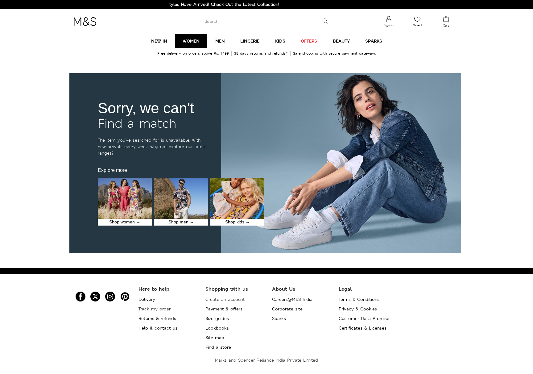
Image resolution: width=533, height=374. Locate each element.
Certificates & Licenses (362, 328)
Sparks (279, 318)
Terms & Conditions (359, 299)
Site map (214, 337)
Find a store (218, 347)
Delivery (146, 299)
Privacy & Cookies (358, 309)
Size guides (217, 318)
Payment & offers (223, 309)
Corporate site (287, 309)
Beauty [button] (341, 41)
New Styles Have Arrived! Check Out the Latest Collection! (204, 4)
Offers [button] (309, 41)
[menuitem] (159, 41)
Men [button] (220, 41)
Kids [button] (280, 41)
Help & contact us (157, 328)
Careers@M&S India (292, 299)
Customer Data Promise (364, 318)
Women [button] (191, 41)
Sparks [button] (373, 41)
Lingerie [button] (249, 41)
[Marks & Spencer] (84, 27)
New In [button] (159, 41)
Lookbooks (217, 328)
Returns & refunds (157, 318)
